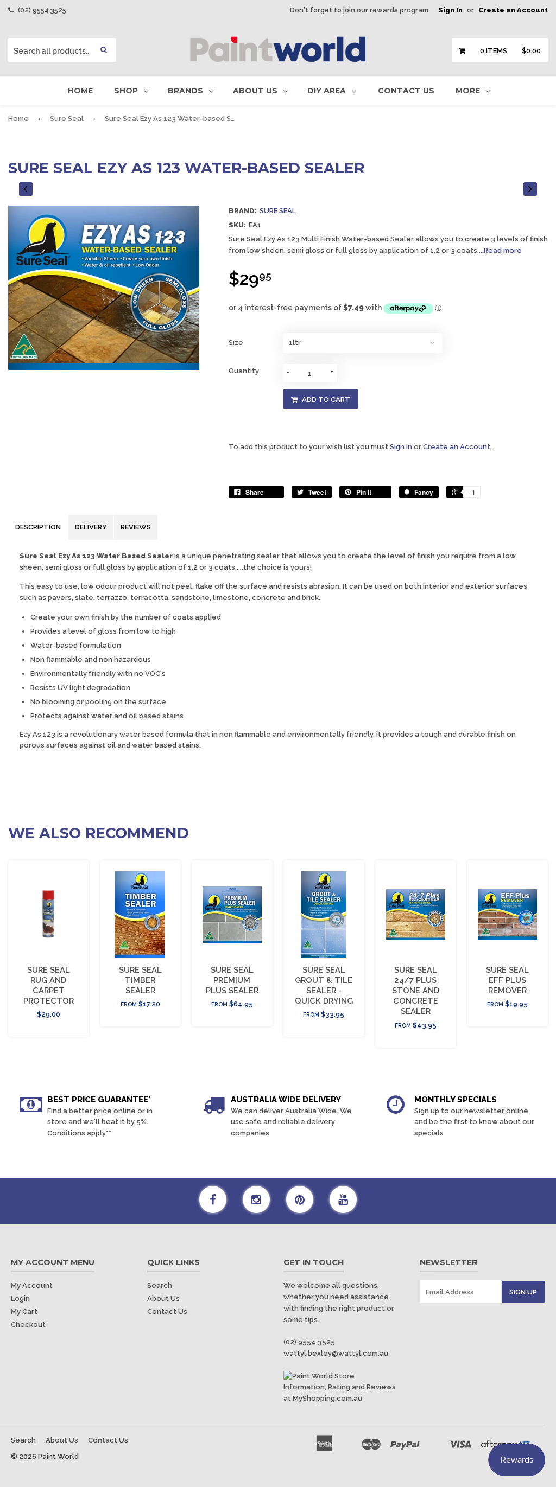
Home (80, 90)
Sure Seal (67, 118)
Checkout (28, 1324)
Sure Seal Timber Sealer (140, 980)
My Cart (24, 1311)
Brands (185, 90)
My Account (32, 1285)
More (468, 90)
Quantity (244, 371)
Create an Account (513, 10)
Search (159, 1285)
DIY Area (326, 90)
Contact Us (406, 90)
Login (20, 1298)
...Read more (500, 250)
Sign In (450, 10)
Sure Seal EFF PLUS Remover (507, 980)
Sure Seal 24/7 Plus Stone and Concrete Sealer (415, 990)
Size (236, 343)
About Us (255, 90)
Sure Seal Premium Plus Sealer (232, 980)
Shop (126, 90)
